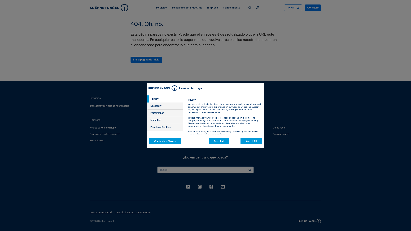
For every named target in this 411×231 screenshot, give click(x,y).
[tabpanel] (224, 124)
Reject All (219, 141)
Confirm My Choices (165, 141)
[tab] (165, 99)
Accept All (251, 141)
